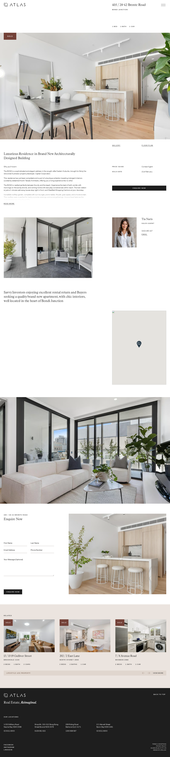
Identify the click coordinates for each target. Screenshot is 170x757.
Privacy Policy (161, 746)
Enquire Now (139, 188)
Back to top (159, 694)
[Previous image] (28, 86)
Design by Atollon (159, 750)
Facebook (8, 745)
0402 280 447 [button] (147, 231)
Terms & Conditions (159, 744)
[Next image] (141, 86)
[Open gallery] (85, 86)
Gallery (116, 145)
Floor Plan (147, 145)
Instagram (9, 747)
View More (158, 673)
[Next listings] (149, 673)
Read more (9, 204)
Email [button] (144, 234)
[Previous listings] (143, 673)
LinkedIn (8, 750)
